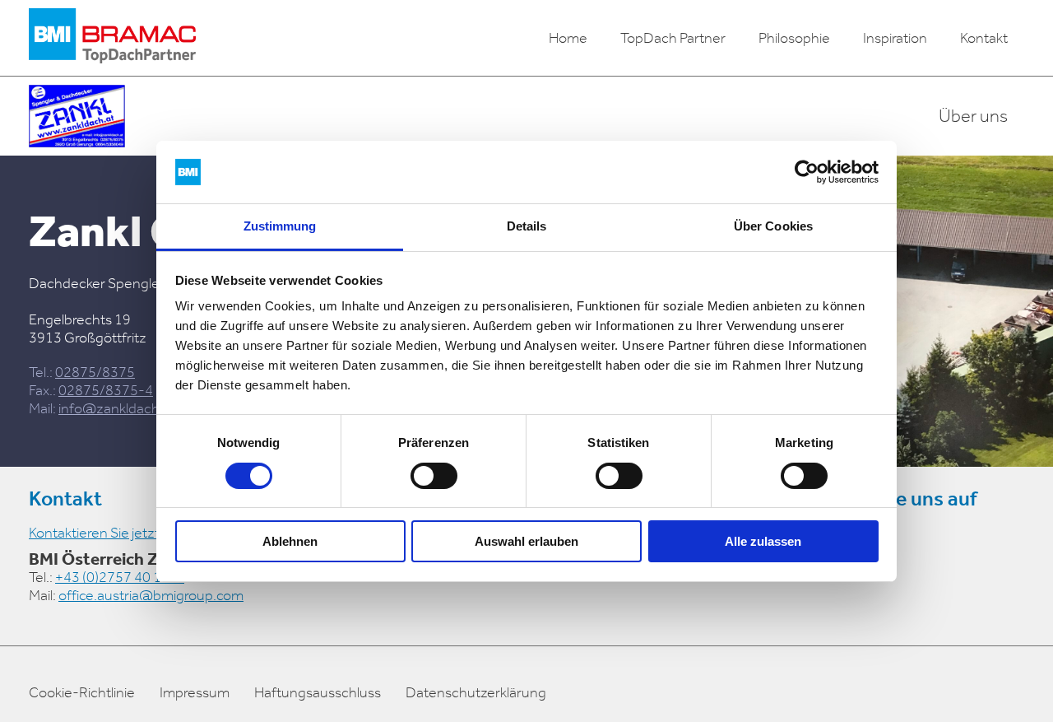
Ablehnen (290, 541)
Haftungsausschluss (317, 692)
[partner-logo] (77, 116)
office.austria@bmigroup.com (151, 595)
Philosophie (794, 38)
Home (568, 38)
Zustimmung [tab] (280, 226)
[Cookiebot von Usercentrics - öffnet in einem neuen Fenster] (807, 172)
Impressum (195, 692)
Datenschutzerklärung (476, 692)
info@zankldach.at (116, 408)
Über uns (973, 116)
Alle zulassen (763, 541)
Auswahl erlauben (526, 541)
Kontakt (984, 38)
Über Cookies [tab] (773, 226)
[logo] (112, 38)
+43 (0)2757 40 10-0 (119, 577)
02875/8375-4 (105, 390)
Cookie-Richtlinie (82, 692)
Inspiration (895, 38)
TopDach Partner (673, 38)
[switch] (434, 476)
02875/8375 (95, 372)
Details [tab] (527, 226)
